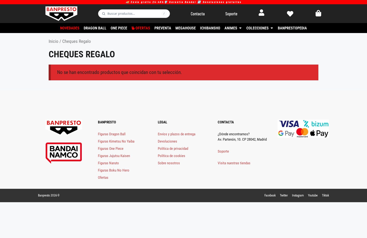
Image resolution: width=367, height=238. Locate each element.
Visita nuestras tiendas (234, 163)
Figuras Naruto (108, 163)
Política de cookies (171, 156)
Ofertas (103, 177)
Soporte (223, 151)
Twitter (284, 195)
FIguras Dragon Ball (112, 134)
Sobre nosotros (169, 163)
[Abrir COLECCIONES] (272, 28)
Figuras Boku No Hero (113, 170)
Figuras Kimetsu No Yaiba (116, 141)
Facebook (270, 195)
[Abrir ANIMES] (240, 28)
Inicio (53, 41)
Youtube (313, 195)
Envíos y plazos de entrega (176, 134)
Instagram (298, 195)
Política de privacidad (173, 148)
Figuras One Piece (110, 148)
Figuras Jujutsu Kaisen (114, 156)
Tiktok (325, 195)
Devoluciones (167, 141)
